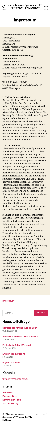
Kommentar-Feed (11, 399)
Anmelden (7, 392)
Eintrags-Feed (9, 396)
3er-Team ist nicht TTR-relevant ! (20, 336)
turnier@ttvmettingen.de (15, 379)
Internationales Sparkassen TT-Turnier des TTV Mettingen (25, 6)
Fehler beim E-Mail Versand (16, 345)
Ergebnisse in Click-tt (13, 354)
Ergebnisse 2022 (11, 362)
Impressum (8, 301)
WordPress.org (10, 403)
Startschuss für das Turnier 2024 (19, 328)
